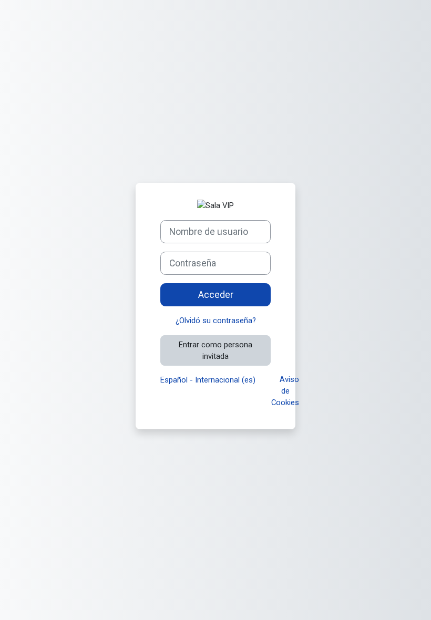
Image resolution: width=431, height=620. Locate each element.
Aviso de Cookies (285, 391)
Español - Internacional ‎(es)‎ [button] (209, 380)
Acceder (215, 295)
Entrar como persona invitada (215, 350)
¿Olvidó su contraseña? (216, 320)
